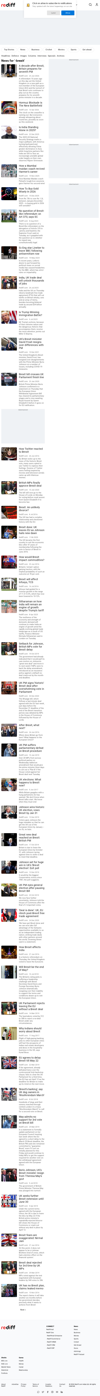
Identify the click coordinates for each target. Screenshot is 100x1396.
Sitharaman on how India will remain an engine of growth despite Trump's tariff (31, 606)
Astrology (77, 1351)
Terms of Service (36, 1385)
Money (21, 1364)
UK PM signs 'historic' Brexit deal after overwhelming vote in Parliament (31, 687)
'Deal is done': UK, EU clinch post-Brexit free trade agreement (32, 913)
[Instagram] (52, 1392)
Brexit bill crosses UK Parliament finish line (31, 376)
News (22, 49)
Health (21, 1361)
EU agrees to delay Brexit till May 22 (30, 1059)
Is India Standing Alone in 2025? (28, 129)
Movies (61, 49)
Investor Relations (48, 1385)
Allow (67, 13)
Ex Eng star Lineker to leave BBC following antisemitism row (31, 250)
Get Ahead (77, 1345)
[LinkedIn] (62, 1392)
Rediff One (50, 1333)
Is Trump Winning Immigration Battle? (30, 314)
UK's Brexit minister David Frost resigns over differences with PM (31, 344)
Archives (61, 56)
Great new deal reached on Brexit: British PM (29, 837)
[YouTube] (57, 1392)
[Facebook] (48, 1392)
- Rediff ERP (50, 1348)
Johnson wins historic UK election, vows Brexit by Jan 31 (31, 810)
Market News (6, 1367)
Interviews (42, 56)
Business (36, 49)
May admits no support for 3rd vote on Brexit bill (30, 1119)
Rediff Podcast (79, 1354)
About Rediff (3, 1385)
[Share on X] (43, 1392)
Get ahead (87, 49)
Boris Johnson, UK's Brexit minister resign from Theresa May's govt (31, 1175)
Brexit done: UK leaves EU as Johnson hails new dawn (31, 530)
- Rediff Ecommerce (53, 1339)
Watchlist (4, 1370)
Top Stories (9, 49)
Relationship (23, 1370)
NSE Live (4, 1364)
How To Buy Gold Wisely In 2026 (29, 190)
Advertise (15, 1384)
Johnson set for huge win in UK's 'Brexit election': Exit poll (31, 865)
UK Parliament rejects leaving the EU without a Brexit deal (32, 1006)
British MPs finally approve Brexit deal (30, 484)
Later (53, 13)
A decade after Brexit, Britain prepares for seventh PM (31, 68)
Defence (15, 56)
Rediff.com (78, 1384)
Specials (51, 56)
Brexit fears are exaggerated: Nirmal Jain (31, 1238)
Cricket (49, 49)
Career (21, 1367)
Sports (74, 49)
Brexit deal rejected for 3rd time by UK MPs (30, 1265)
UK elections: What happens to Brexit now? (30, 782)
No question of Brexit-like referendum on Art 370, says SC (31, 213)
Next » (23, 1310)
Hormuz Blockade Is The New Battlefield (30, 104)
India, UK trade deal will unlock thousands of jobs (31, 280)
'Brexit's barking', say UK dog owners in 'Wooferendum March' (31, 1092)
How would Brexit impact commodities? (31, 559)
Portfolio (4, 1373)
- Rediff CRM (50, 1345)
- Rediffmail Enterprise (54, 1336)
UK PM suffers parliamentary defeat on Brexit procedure (31, 748)
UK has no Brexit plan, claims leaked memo (31, 1287)
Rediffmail (50, 1329)
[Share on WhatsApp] (38, 1392)
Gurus (76, 1348)
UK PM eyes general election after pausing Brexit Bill (31, 888)
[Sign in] (97, 5)
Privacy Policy (23, 1385)
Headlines (5, 56)
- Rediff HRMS (51, 1342)
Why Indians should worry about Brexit (30, 1030)
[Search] (90, 5)
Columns (32, 56)
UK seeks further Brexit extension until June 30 (31, 1198)
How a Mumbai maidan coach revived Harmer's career (32, 168)
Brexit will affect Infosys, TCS (28, 581)
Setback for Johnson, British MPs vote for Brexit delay (31, 646)
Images (23, 56)
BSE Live (4, 1361)
